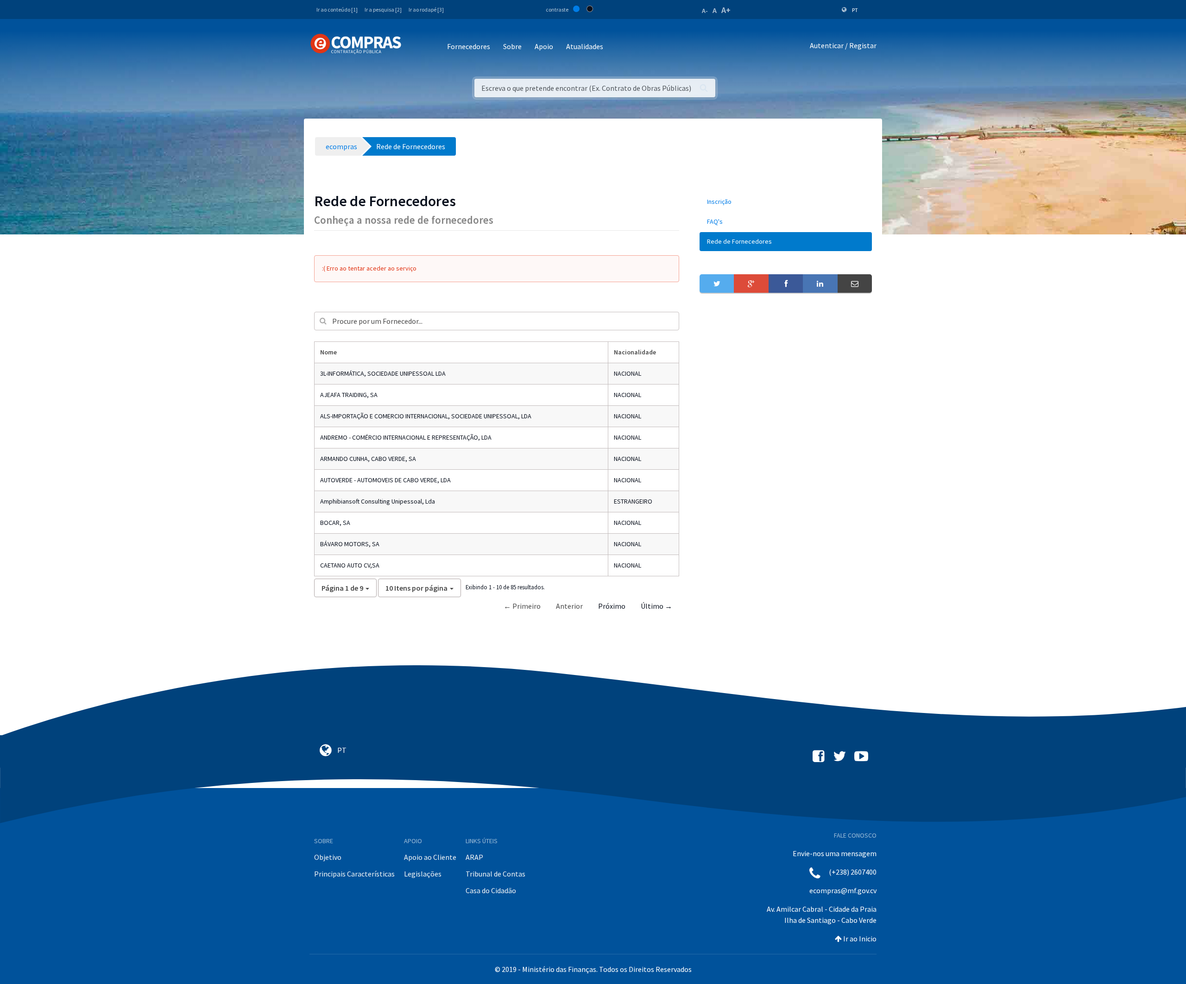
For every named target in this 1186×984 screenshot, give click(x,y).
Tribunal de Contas (495, 873)
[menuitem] (786, 201)
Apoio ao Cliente (430, 857)
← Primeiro (522, 606)
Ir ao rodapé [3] (426, 9)
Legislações (423, 873)
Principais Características (354, 873)
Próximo (611, 606)
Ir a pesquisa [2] (383, 9)
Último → (656, 606)
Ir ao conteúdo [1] (337, 9)
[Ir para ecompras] (355, 44)
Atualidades (584, 46)
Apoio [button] (544, 46)
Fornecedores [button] (468, 46)
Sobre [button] (512, 46)
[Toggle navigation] (414, 47)
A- (705, 10)
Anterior (569, 606)
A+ (726, 10)
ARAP (474, 857)
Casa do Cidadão (491, 890)
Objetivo (327, 857)
